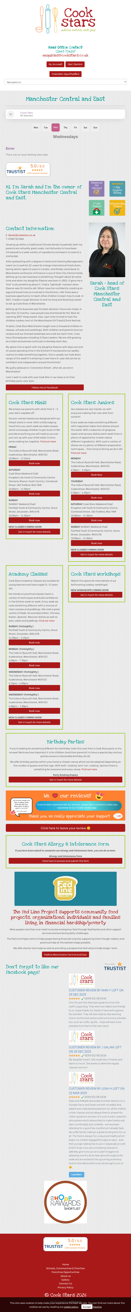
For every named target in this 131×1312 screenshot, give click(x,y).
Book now (34, 463)
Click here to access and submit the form (65, 860)
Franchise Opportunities (65, 74)
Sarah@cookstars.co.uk (21, 235)
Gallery (65, 1279)
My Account (55, 64)
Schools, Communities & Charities (65, 1268)
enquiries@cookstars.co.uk (65, 55)
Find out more (48, 441)
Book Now (96, 474)
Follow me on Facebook (45, 387)
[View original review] (83, 986)
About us (66, 1276)
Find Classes (75, 64)
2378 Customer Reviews (37, 173)
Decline (97, 1306)
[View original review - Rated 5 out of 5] (74, 999)
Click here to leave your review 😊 (65, 827)
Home (65, 1264)
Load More (76, 1174)
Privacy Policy (66, 1287)
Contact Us (65, 1283)
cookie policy (71, 1306)
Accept (87, 1306)
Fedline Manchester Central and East (65, 954)
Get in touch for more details (34, 531)
